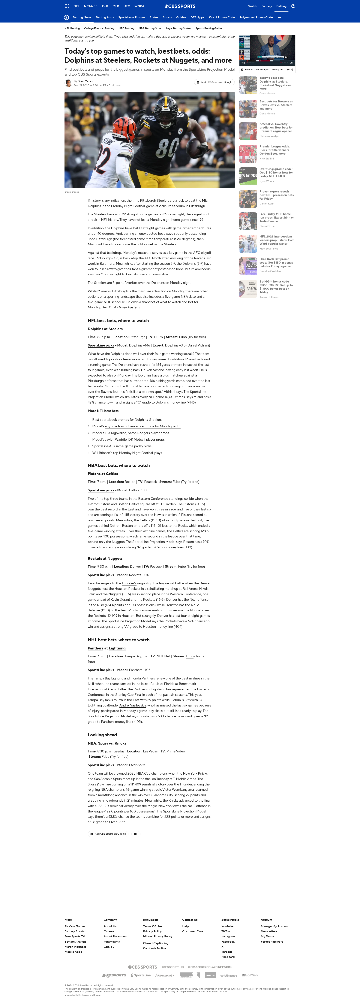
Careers (109, 931)
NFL (92, 321)
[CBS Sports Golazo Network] (210, 967)
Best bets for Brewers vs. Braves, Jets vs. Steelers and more (276, 105)
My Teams (267, 936)
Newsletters (269, 931)
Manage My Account (275, 926)
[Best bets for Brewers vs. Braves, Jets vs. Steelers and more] (248, 109)
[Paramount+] (165, 974)
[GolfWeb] (250, 975)
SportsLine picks (101, 345)
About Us (110, 926)
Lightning (117, 648)
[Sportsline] (141, 975)
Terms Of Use (152, 926)
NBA (184, 297)
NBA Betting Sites (150, 28)
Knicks (120, 743)
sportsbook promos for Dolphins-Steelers (131, 420)
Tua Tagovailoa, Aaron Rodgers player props (137, 433)
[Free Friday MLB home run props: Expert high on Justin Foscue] (248, 221)
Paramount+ (112, 942)
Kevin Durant (120, 599)
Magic (152, 806)
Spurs (103, 743)
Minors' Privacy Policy (157, 936)
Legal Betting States (178, 28)
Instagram (228, 936)
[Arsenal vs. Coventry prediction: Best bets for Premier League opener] (248, 131)
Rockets (95, 558)
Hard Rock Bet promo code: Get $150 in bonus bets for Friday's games (276, 262)
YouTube (227, 926)
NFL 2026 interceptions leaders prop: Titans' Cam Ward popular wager (277, 240)
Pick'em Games (74, 926)
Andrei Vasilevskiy (132, 705)
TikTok (225, 931)
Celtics (112, 473)
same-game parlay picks (134, 446)
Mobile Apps (73, 952)
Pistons (94, 473)
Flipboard (228, 957)
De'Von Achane (152, 370)
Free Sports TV (74, 936)
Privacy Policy (152, 931)
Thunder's (129, 583)
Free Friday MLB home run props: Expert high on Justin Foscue (277, 217)
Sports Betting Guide (209, 28)
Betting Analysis (75, 942)
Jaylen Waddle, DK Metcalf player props (135, 439)
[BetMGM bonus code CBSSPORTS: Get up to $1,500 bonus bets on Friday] (248, 289)
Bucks (182, 526)
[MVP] (210, 974)
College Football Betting (99, 28)
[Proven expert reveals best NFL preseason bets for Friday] (248, 199)
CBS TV (109, 947)
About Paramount (116, 936)
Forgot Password (272, 942)
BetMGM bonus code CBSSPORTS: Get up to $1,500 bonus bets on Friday (276, 287)
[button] (66, 6)
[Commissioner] (190, 974)
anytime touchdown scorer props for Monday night (143, 426)
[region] (267, 50)
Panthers (95, 648)
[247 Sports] (114, 974)
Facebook (228, 942)
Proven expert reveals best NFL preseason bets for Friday (277, 195)
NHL (107, 302)
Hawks (159, 515)
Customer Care (192, 931)
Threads (226, 952)
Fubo (183, 337)
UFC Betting (126, 28)
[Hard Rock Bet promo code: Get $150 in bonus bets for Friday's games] (248, 266)
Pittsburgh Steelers (154, 200)
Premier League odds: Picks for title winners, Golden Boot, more (275, 150)
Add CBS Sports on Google (216, 82)
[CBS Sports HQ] (173, 967)
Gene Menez (85, 81)
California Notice (154, 948)
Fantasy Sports (74, 931)
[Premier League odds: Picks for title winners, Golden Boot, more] (248, 154)
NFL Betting (72, 28)
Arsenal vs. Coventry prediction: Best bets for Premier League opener (276, 127)
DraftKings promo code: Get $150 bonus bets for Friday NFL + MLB (276, 172)
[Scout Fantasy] (229, 975)
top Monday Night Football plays (137, 453)
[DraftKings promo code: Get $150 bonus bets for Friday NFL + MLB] (248, 176)
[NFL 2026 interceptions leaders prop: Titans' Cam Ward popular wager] (248, 244)
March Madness (75, 947)
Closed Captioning (155, 943)
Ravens (199, 258)
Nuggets (118, 542)
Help (185, 926)
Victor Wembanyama (178, 790)
